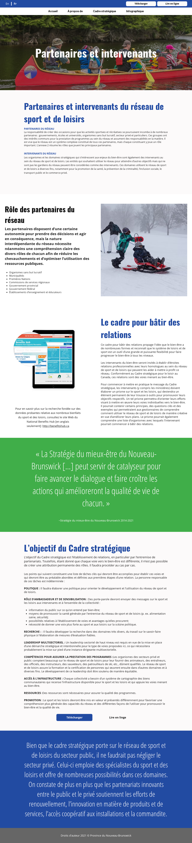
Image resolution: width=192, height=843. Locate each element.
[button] (104, 11)
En (7, 3)
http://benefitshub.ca (55, 426)
